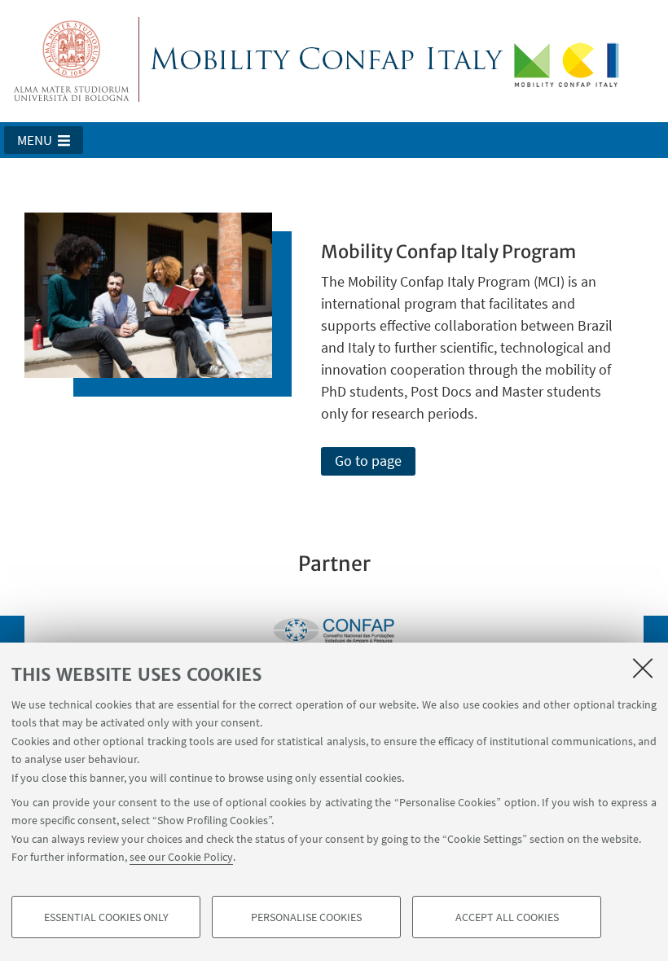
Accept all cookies (507, 917)
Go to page (368, 460)
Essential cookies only (106, 917)
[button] (43, 140)
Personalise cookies (306, 917)
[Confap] (334, 630)
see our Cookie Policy (181, 856)
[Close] (643, 668)
